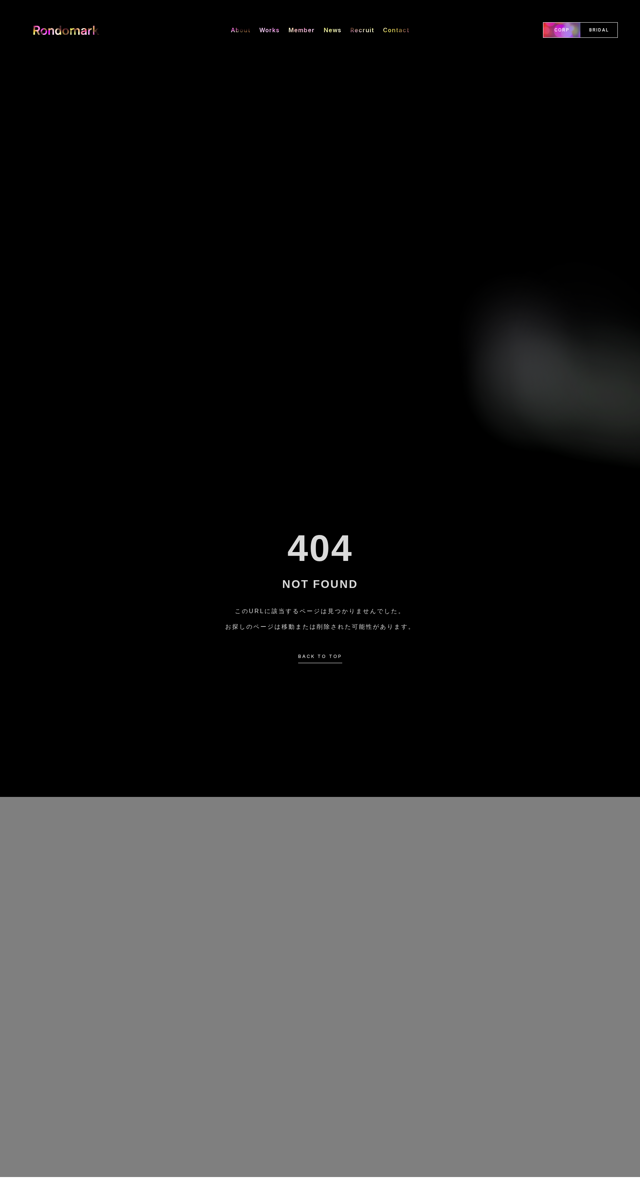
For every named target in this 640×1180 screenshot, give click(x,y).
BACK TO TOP (320, 656)
